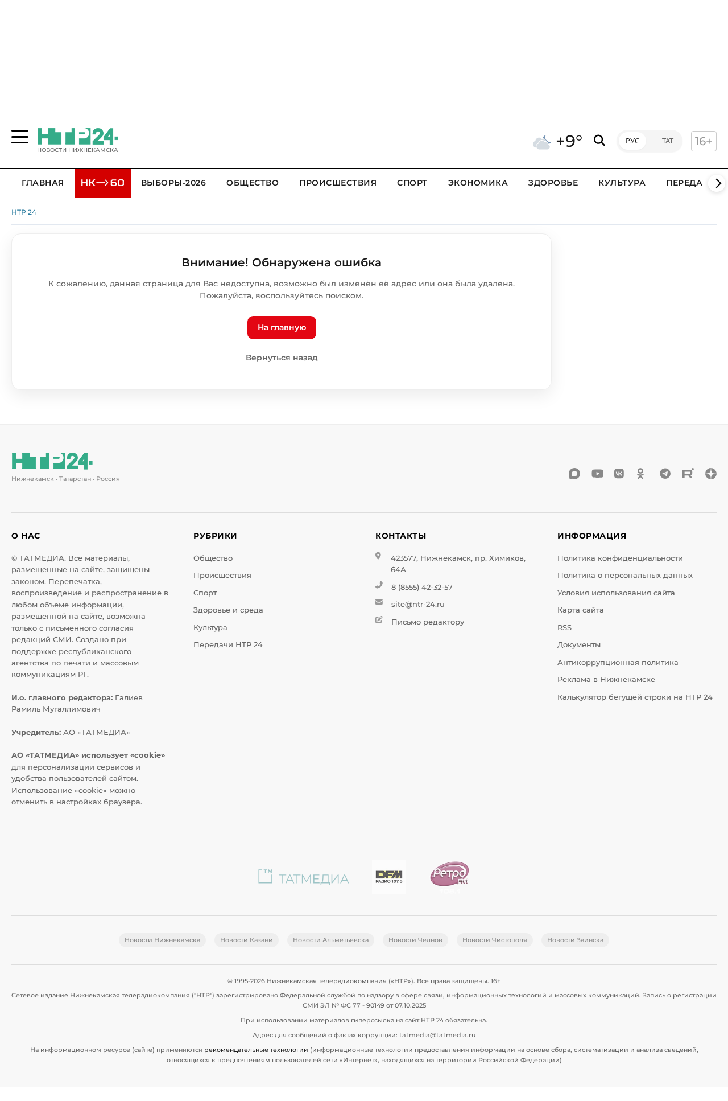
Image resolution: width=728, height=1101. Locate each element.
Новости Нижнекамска (162, 940)
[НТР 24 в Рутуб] (688, 473)
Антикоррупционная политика (618, 662)
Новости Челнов (415, 940)
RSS (564, 627)
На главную (282, 327)
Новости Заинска (575, 940)
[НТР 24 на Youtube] (597, 473)
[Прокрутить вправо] (716, 183)
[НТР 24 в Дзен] (711, 473)
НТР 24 (23, 212)
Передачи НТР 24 (228, 644)
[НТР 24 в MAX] (574, 473)
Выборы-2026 (173, 182)
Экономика (478, 182)
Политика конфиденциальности (620, 558)
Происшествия (338, 182)
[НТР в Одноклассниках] (642, 473)
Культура (622, 182)
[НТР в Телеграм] (665, 473)
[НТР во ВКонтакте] (620, 473)
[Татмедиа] (303, 879)
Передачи (690, 182)
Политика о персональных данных (625, 575)
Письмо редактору (427, 622)
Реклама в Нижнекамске (606, 679)
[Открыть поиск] (599, 141)
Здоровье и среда (228, 610)
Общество (252, 182)
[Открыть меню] (19, 136)
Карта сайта (580, 610)
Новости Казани (246, 940)
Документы (579, 644)
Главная (43, 182)
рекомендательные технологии (256, 1050)
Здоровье (553, 182)
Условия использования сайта (616, 593)
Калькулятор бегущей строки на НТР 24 (635, 697)
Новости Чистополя (494, 940)
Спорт (412, 182)
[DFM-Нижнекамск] (389, 879)
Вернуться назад (282, 357)
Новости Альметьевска (331, 940)
